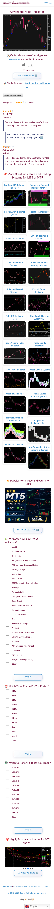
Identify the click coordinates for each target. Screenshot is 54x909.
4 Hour (14, 722)
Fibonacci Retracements (22, 605)
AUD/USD (15, 790)
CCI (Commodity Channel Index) (25, 583)
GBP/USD (16, 777)
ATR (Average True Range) (23, 646)
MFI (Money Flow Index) (22, 637)
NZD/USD (15, 795)
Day (13, 727)
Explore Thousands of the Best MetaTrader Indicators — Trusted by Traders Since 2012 (16, 2)
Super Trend (17, 601)
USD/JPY (15, 772)
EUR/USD (15, 768)
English (33, 906)
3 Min (14, 695)
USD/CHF (15, 781)
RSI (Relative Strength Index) (24, 560)
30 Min (14, 713)
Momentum (16, 574)
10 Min (14, 704)
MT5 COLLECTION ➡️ (28, 529)
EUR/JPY (15, 808)
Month (14, 736)
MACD (14, 547)
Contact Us (46, 887)
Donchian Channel (19, 614)
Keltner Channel (18, 610)
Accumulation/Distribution (23, 632)
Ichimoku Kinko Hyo (20, 623)
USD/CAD (15, 786)
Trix (13, 619)
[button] (6, 857)
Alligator (15, 628)
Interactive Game (20, 887)
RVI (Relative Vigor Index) (22, 659)
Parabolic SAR (18, 592)
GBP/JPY (16, 813)
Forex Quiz (7, 887)
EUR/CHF (15, 804)
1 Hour (14, 718)
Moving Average (18, 569)
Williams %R (17, 578)
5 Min (14, 700)
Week (14, 731)
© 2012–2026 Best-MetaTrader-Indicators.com (27, 893)
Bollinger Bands (18, 551)
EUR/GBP (16, 799)
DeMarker (16, 650)
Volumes (15, 641)
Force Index (16, 655)
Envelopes (16, 587)
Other (14, 664)
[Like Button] (24, 65)
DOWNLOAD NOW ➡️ (28, 873)
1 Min (14, 691)
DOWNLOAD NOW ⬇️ (27, 75)
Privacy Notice (34, 887)
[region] (28, 858)
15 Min (14, 709)
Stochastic (16, 556)
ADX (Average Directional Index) (25, 565)
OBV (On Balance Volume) (23, 596)
